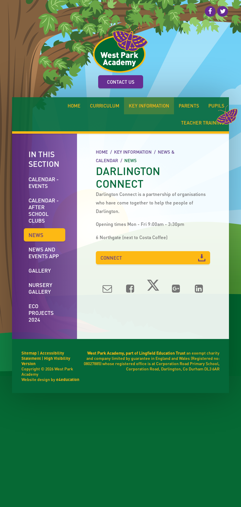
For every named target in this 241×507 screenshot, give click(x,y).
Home (102, 152)
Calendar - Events (44, 182)
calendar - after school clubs (44, 210)
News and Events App (44, 252)
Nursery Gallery (40, 288)
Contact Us (120, 82)
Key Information (133, 152)
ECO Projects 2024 (41, 313)
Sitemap (29, 352)
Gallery (40, 270)
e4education (67, 379)
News (130, 160)
